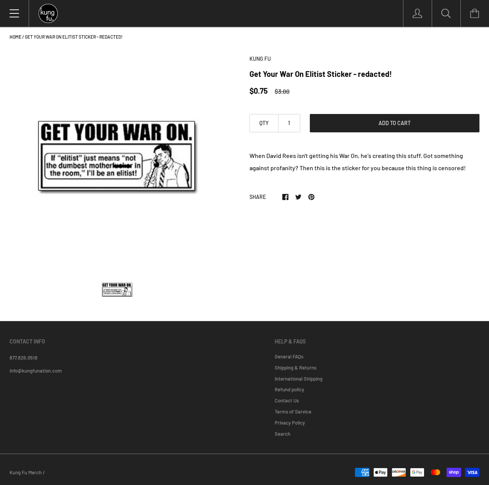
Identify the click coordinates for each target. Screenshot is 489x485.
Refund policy (289, 389)
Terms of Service (293, 412)
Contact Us (287, 400)
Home (15, 36)
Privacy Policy (290, 423)
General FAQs (289, 356)
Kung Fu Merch (26, 472)
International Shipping (298, 379)
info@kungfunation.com (36, 371)
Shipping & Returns (295, 368)
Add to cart (395, 123)
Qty (264, 123)
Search (282, 434)
